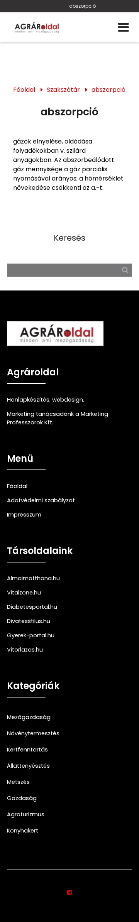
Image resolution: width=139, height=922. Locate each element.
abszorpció (82, 6)
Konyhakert (22, 830)
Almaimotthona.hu (33, 578)
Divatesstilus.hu (28, 621)
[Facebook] (70, 893)
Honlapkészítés (28, 400)
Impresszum (24, 514)
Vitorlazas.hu (25, 650)
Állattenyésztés (28, 766)
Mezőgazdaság (29, 717)
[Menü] (123, 27)
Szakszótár (63, 89)
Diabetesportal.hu (32, 607)
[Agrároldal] (36, 27)
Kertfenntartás (27, 749)
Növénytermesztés (33, 733)
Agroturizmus (25, 814)
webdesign (67, 400)
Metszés (18, 782)
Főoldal (24, 89)
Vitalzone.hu (24, 592)
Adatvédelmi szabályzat (41, 500)
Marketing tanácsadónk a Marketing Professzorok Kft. (57, 418)
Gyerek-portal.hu (30, 635)
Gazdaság (22, 798)
